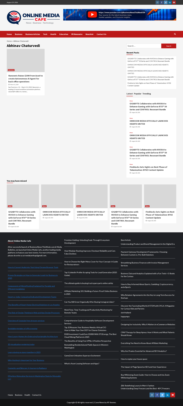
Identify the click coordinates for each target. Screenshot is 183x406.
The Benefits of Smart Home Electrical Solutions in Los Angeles (34, 305)
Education (63, 34)
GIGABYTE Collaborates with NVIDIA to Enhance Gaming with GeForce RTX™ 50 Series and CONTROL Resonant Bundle (151, 60)
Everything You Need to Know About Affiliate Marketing (144, 343)
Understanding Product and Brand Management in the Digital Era (148, 244)
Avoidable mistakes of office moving (22, 328)
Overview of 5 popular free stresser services (26, 320)
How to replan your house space (134, 359)
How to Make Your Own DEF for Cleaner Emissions (85, 330)
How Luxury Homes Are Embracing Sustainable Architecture (33, 336)
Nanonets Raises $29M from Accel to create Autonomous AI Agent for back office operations (25, 78)
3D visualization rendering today (21, 344)
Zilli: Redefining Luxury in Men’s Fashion (137, 385)
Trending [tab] (146, 93)
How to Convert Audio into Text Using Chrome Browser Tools (33, 267)
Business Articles (33, 34)
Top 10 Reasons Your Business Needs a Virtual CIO (85, 327)
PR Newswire (76, 34)
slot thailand (126, 312)
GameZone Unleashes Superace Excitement (82, 355)
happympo (125, 316)
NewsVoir (90, 34)
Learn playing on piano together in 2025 (24, 352)
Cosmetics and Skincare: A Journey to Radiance (27, 368)
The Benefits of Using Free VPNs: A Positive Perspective (87, 341)
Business (18, 34)
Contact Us (101, 34)
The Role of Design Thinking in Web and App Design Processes (34, 313)
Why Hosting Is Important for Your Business (26, 360)
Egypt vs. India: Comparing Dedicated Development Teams (32, 297)
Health (53, 34)
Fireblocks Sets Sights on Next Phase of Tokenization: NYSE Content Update (149, 84)
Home (9, 34)
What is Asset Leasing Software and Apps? (81, 363)
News (131, 101)
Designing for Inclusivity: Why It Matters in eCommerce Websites (148, 324)
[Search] (175, 34)
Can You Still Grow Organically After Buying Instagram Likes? (89, 302)
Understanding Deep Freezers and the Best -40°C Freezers (145, 388)
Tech (45, 34)
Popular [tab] (137, 93)
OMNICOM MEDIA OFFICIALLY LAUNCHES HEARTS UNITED (148, 66)
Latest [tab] (129, 93)
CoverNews (99, 402)
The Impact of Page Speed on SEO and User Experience (143, 367)
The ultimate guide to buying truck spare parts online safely (88, 283)
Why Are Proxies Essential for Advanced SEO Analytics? (144, 351)
